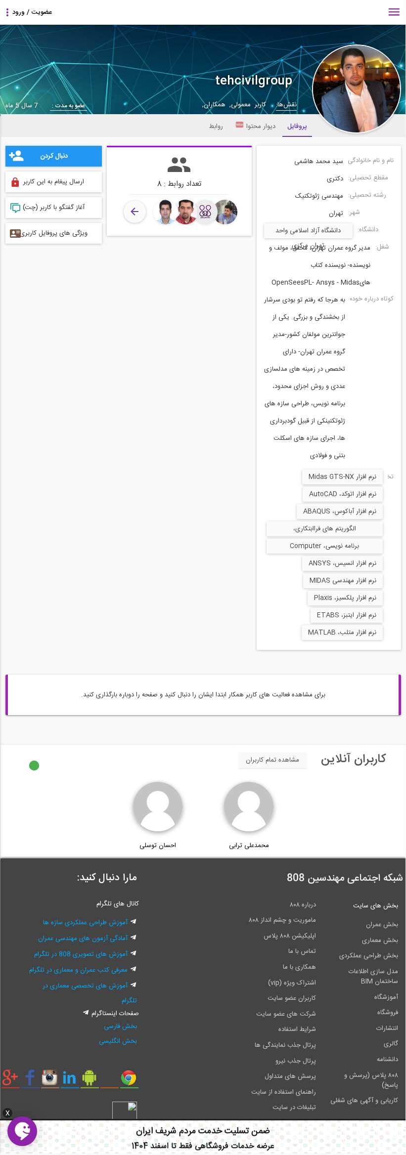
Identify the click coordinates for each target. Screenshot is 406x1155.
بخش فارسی (120, 1026)
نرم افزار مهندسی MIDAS (343, 580)
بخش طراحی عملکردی (368, 955)
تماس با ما (302, 951)
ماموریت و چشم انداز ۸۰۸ (282, 920)
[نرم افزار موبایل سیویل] (90, 1081)
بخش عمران (382, 924)
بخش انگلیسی (118, 1041)
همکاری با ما (299, 967)
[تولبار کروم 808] (129, 1081)
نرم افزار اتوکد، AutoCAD (342, 494)
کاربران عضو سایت (292, 998)
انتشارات (387, 1028)
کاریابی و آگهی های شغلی (364, 1100)
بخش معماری (380, 940)
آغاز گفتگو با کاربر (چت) (54, 207)
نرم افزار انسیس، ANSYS (342, 563)
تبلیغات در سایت (294, 1107)
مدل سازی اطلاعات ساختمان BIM (373, 976)
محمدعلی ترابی (249, 845)
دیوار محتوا (260, 126)
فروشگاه (387, 1012)
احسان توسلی (157, 845)
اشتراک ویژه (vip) (292, 983)
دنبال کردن (54, 156)
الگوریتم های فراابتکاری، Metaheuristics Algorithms (324, 529)
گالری (391, 1043)
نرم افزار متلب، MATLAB (342, 632)
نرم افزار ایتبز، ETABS (346, 615)
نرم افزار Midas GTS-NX (342, 476)
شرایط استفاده (297, 1029)
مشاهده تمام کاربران (272, 760)
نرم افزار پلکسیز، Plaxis (345, 598)
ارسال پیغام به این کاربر (53, 181)
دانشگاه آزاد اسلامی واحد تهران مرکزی (308, 231)
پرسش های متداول (290, 1076)
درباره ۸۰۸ (303, 904)
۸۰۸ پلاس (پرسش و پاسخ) (371, 1080)
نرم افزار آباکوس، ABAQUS (339, 511)
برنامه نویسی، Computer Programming (324, 547)
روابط (216, 126)
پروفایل (297, 126)
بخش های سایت (375, 905)
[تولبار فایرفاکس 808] (109, 1081)
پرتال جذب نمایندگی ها (285, 1045)
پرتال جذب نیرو (295, 1061)
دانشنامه (387, 1059)
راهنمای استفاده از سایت (283, 1092)
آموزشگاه (386, 997)
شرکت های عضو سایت (286, 1014)
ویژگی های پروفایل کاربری (54, 233)
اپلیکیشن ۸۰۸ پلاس (290, 936)
